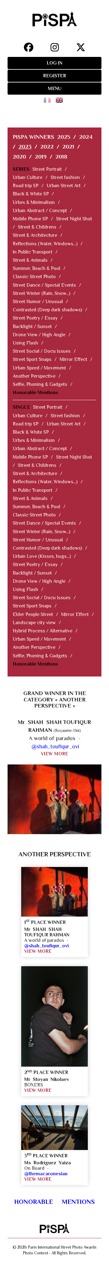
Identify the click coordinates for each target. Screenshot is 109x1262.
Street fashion (65, 177)
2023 (24, 146)
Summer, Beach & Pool (36, 268)
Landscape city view (34, 622)
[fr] (48, 98)
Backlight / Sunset (32, 326)
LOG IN (54, 63)
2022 (47, 146)
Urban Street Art (64, 185)
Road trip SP (25, 185)
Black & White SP (31, 194)
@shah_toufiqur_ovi (55, 746)
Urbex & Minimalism (34, 202)
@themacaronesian (46, 1173)
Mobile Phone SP (30, 219)
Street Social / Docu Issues (42, 351)
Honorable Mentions (35, 392)
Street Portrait (47, 169)
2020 (19, 156)
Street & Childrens (37, 227)
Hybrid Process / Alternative (42, 631)
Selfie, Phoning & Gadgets (40, 384)
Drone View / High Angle (39, 334)
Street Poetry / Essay (35, 318)
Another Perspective (34, 376)
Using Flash (25, 343)
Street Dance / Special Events (44, 285)
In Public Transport (32, 252)
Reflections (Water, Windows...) (45, 243)
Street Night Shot (74, 219)
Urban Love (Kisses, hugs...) (42, 556)
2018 (61, 156)
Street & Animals (30, 260)
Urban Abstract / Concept (40, 210)
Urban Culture (27, 177)
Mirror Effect (73, 359)
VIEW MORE (54, 754)
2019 (41, 156)
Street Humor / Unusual (38, 301)
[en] (60, 98)
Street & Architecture (35, 235)
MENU (54, 88)
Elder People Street (33, 614)
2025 (63, 137)
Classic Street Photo (34, 276)
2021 (68, 146)
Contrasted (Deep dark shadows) (47, 310)
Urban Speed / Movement (39, 368)
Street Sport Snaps (32, 359)
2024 (86, 137)
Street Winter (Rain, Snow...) (41, 293)
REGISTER (54, 76)
